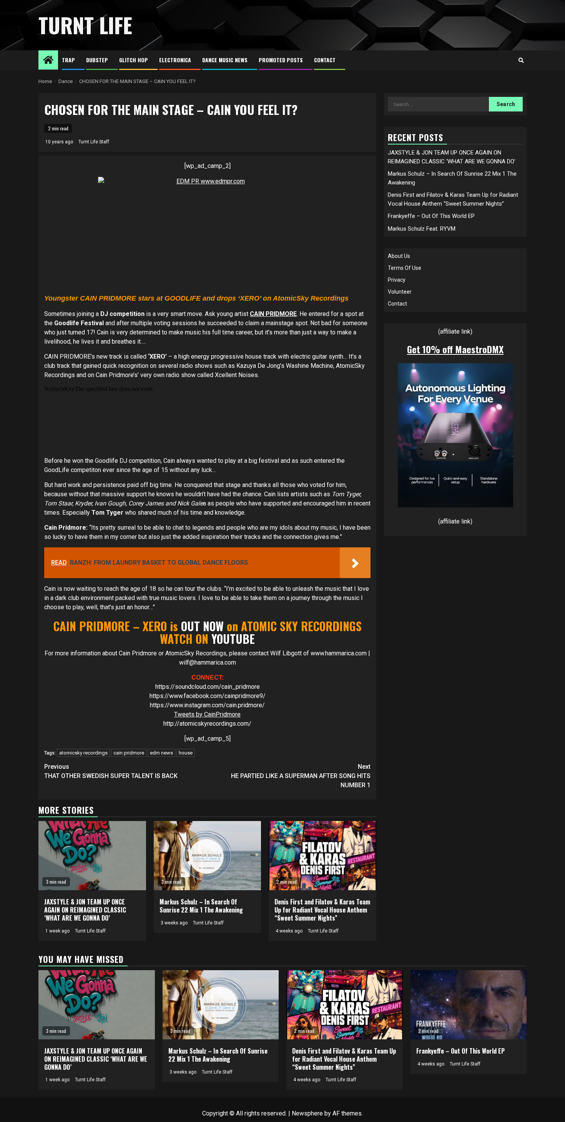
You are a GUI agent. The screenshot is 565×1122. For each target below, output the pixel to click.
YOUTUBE (233, 638)
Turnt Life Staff (93, 142)
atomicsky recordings (83, 753)
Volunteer (400, 292)
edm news (161, 753)
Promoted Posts (281, 60)
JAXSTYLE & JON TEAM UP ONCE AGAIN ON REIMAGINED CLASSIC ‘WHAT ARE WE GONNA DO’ (85, 910)
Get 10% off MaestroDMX (455, 349)
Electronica (175, 60)
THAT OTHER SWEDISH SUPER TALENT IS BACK (111, 771)
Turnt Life (85, 25)
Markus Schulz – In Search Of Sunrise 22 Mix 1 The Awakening (201, 905)
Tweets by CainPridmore (207, 714)
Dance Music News (225, 60)
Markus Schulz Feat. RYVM (421, 228)
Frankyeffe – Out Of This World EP (431, 216)
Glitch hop (133, 60)
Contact (325, 60)
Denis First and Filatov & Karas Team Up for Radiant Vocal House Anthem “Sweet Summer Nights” (322, 910)
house (186, 753)
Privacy (396, 280)
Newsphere (307, 1113)
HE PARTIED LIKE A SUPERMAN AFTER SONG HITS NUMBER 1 (301, 776)
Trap (68, 60)
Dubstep (97, 60)
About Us (399, 256)
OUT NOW (201, 626)
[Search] (521, 60)
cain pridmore (128, 753)
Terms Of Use (404, 268)
